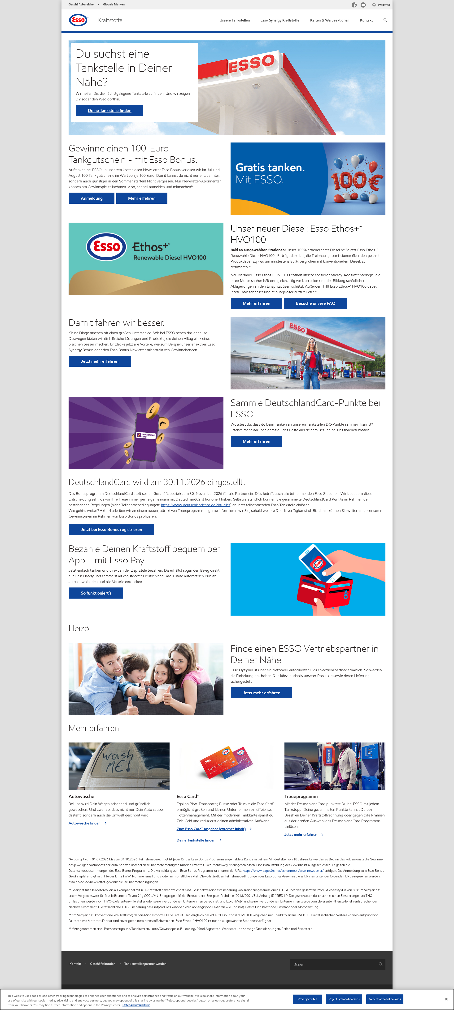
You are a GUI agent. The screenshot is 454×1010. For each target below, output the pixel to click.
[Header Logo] (95, 19)
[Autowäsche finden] (119, 768)
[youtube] (363, 5)
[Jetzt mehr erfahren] (334, 768)
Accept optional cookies (385, 999)
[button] (385, 20)
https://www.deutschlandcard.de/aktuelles (195, 504)
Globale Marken (114, 4)
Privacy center (307, 999)
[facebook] (354, 5)
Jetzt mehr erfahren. (100, 361)
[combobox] (337, 964)
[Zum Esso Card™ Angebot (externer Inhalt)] (227, 768)
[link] (280, 19)
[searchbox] (333, 964)
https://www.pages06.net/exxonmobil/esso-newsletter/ (283, 870)
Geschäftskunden (102, 964)
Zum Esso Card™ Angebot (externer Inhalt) (211, 828)
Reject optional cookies (344, 999)
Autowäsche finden (84, 823)
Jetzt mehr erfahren (300, 834)
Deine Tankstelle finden (109, 110)
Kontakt (75, 964)
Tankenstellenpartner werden (145, 964)
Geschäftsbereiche (81, 4)
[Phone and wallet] (308, 579)
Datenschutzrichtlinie (136, 1005)
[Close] (446, 999)
